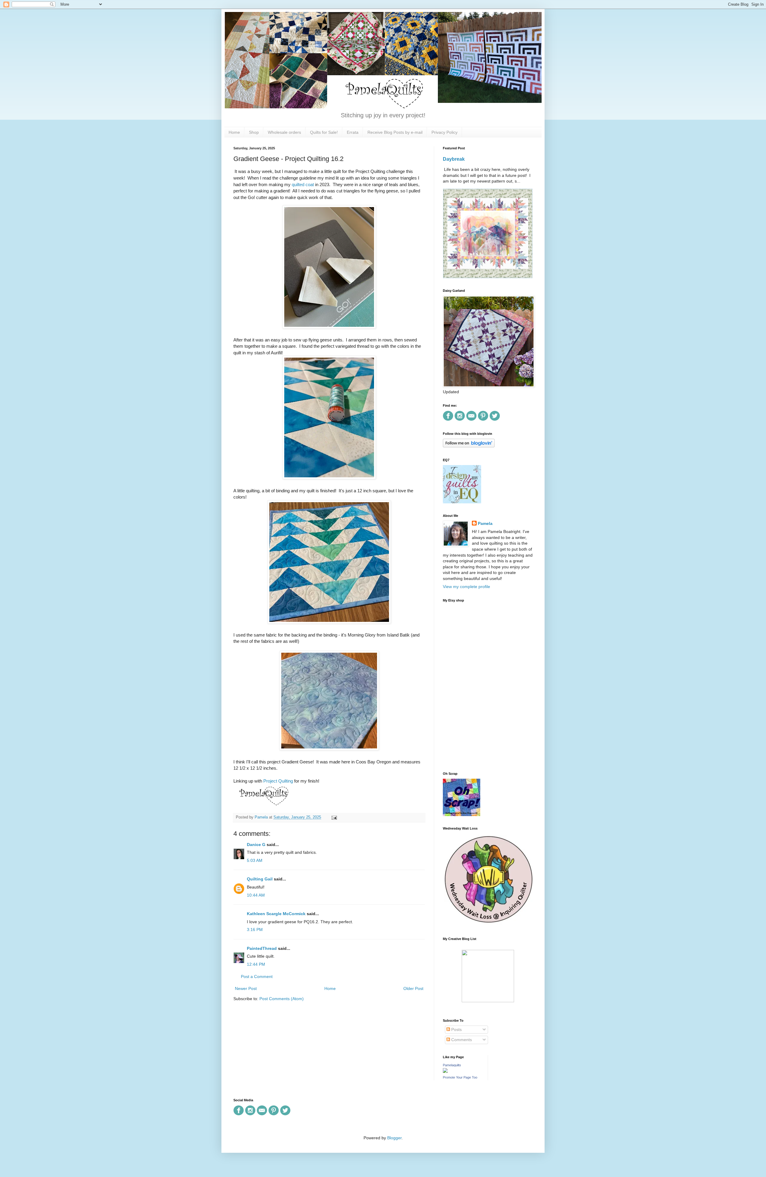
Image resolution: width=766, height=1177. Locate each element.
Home (234, 132)
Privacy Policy (444, 132)
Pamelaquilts (452, 1065)
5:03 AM (254, 860)
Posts (456, 1029)
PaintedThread (262, 948)
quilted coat (303, 184)
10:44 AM (256, 895)
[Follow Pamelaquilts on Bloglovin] (469, 446)
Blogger (394, 1137)
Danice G (256, 844)
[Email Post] (333, 817)
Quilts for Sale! (324, 132)
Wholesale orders (284, 132)
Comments (461, 1039)
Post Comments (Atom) (281, 998)
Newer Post (246, 988)
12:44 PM (256, 964)
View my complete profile (466, 586)
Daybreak (454, 159)
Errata (352, 132)
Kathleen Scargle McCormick (276, 913)
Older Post (413, 988)
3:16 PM (255, 929)
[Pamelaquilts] (445, 1071)
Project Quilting (278, 780)
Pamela (485, 523)
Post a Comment (257, 976)
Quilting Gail (260, 879)
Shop (254, 132)
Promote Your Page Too (460, 1077)
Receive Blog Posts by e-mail (394, 132)
